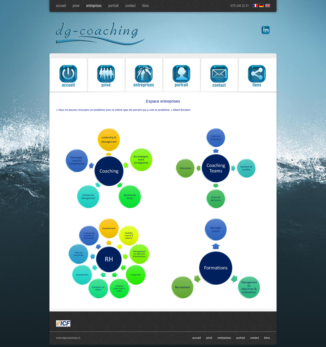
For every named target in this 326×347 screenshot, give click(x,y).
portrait (240, 337)
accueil (196, 337)
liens (267, 337)
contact (254, 337)
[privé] (76, 6)
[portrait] (113, 6)
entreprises (224, 337)
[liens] (145, 6)
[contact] (130, 6)
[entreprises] (94, 6)
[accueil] (61, 6)
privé (209, 337)
